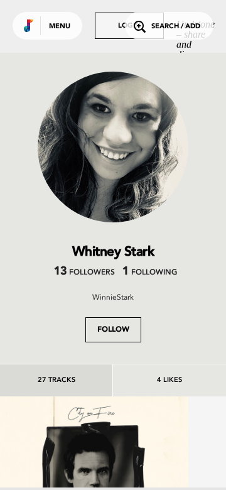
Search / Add (175, 26)
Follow (113, 330)
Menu (59, 26)
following (149, 272)
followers (84, 272)
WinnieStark (113, 297)
